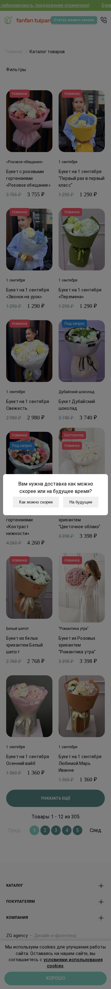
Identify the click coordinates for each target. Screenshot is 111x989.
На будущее (80, 502)
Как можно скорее (36, 502)
